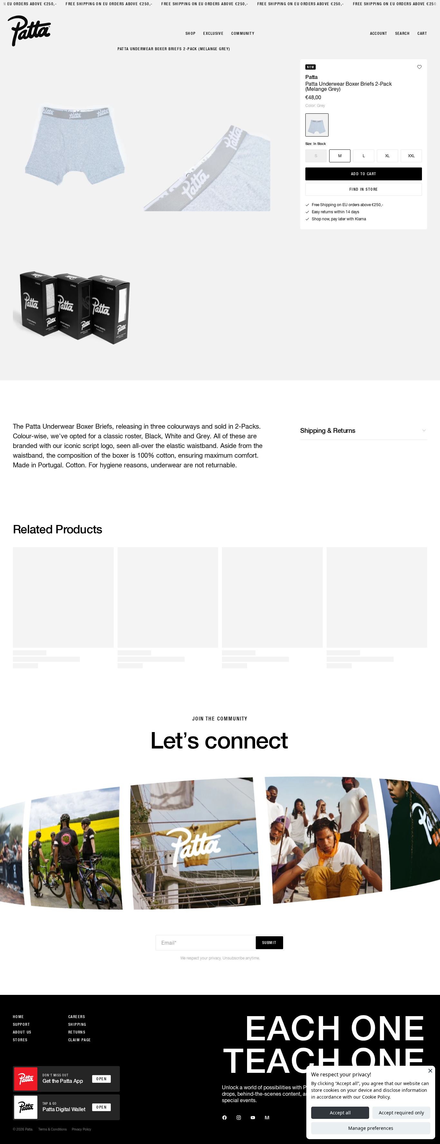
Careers (76, 1017)
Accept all (340, 1113)
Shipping (77, 1024)
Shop (191, 33)
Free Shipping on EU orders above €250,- (107, 4)
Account (378, 33)
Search (402, 33)
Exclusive (213, 33)
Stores (20, 1040)
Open (101, 1079)
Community (242, 33)
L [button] (364, 156)
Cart (422, 33)
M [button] (339, 156)
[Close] (430, 1070)
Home (18, 1017)
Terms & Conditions (52, 1129)
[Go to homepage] (29, 30)
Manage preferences (370, 1128)
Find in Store (363, 189)
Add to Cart (364, 174)
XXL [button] (411, 156)
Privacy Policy (81, 1129)
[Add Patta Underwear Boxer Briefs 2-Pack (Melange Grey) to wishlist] (419, 67)
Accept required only (401, 1113)
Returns (76, 1032)
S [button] (316, 156)
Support (21, 1024)
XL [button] (387, 156)
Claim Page (79, 1040)
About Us (22, 1032)
